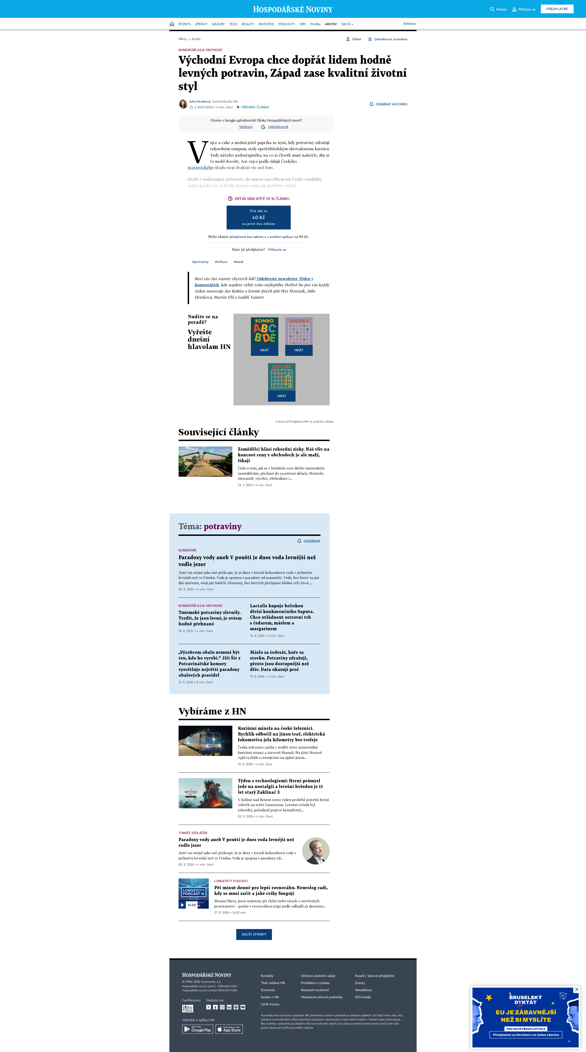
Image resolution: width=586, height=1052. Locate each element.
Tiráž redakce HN (273, 983)
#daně (238, 262)
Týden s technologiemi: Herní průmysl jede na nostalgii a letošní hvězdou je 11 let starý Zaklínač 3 (280, 786)
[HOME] (172, 24)
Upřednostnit (278, 127)
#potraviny (200, 262)
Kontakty (267, 976)
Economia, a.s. (211, 982)
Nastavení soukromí (315, 990)
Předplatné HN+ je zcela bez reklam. (311, 421)
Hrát (264, 350)
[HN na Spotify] (236, 1007)
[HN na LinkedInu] (229, 1007)
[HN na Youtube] (243, 1007)
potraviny (223, 527)
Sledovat (246, 127)
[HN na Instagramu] (222, 1007)
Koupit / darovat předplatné (374, 976)
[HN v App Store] (229, 1029)
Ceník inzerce (270, 1004)
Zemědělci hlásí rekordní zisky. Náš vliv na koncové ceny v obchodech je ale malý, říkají (283, 455)
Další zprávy (254, 934)
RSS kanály (363, 997)
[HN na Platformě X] (208, 1007)
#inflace (221, 262)
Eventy (360, 983)
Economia (268, 990)
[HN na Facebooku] (215, 1007)
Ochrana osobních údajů (318, 976)
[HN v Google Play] (197, 1029)
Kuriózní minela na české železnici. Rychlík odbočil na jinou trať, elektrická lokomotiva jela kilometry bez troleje (281, 734)
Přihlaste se (277, 249)
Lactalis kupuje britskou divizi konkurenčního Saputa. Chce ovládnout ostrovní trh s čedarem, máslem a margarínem (282, 617)
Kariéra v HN (270, 997)
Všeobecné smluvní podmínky (322, 997)
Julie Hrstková (200, 101)
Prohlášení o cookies (315, 983)
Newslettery (363, 990)
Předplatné (557, 9)
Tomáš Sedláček (193, 833)
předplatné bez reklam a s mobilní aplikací (262, 237)
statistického (201, 167)
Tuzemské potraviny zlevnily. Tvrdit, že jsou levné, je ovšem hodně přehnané (210, 618)
